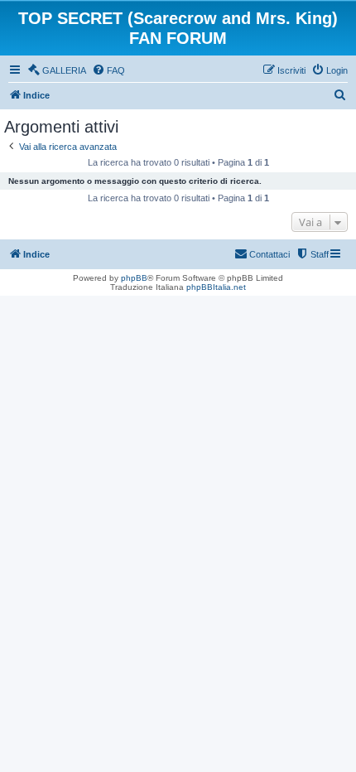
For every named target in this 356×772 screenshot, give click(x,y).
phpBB (134, 277)
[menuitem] (56, 70)
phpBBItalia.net (216, 287)
